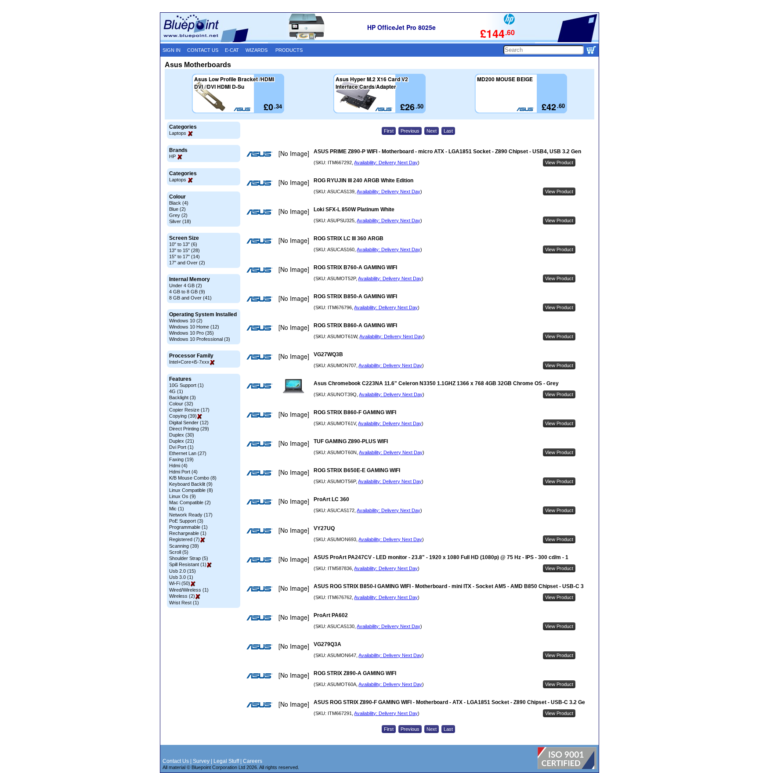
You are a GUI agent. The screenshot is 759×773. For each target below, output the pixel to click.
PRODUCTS (289, 50)
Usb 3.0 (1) (181, 577)
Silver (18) (180, 221)
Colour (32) (181, 403)
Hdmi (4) (178, 465)
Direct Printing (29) (189, 428)
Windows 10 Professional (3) (199, 339)
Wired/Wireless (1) (189, 589)
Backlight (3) (182, 397)
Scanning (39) (184, 546)
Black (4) (178, 203)
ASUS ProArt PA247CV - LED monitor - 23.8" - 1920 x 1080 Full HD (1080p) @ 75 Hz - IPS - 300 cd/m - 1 (441, 557)
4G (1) (176, 391)
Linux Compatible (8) (191, 490)
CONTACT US (202, 50)
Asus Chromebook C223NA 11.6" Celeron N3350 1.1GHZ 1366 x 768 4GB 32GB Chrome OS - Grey (436, 383)
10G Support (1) (186, 385)
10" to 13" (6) (183, 244)
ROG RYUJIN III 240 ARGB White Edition (363, 180)
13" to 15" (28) (184, 250)
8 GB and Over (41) (190, 297)
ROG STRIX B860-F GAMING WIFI (355, 412)
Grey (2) (178, 215)
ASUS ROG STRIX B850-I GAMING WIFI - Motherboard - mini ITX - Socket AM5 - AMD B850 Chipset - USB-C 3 (449, 586)
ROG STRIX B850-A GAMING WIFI (355, 296)
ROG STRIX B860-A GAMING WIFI (355, 325)
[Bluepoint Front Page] (214, 40)
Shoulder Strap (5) (188, 558)
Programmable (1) (188, 527)
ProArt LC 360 (331, 499)
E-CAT (232, 50)
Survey (201, 761)
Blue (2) (177, 209)
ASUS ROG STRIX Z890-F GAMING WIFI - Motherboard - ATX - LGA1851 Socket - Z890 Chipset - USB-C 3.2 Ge (449, 702)
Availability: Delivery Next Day (386, 162)
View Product (559, 162)
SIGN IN (172, 50)
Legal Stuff (226, 761)
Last (448, 131)
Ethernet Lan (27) (187, 453)
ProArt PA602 (331, 615)
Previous (410, 131)
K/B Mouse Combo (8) (193, 477)
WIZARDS (256, 50)
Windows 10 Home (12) (194, 326)
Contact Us (176, 761)
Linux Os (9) (182, 496)
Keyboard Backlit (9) (191, 484)
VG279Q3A (327, 644)
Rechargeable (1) (187, 533)
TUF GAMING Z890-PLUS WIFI (351, 441)
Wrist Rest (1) (184, 602)
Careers (252, 761)
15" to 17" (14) (184, 256)
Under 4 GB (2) (185, 285)
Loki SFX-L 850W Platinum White (354, 209)
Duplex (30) (181, 434)
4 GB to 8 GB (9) (187, 291)
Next (431, 131)
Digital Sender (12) (189, 422)
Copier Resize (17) (189, 409)
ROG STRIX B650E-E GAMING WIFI (357, 470)
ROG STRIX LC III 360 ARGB (348, 238)
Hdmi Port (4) (183, 471)
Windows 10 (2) (185, 320)
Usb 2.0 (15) (182, 571)
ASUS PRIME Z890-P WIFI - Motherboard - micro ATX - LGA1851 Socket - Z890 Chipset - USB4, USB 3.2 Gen (447, 151)
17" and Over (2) (187, 262)
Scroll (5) (178, 552)
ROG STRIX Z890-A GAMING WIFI (355, 673)
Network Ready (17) (191, 514)
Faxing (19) (181, 459)
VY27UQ (324, 528)
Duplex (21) (181, 441)
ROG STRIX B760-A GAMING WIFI (355, 267)
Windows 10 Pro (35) (191, 333)
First (389, 131)
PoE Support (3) (186, 521)
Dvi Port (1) (181, 447)
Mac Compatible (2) (190, 502)
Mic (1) (176, 508)
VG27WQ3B (328, 354)
